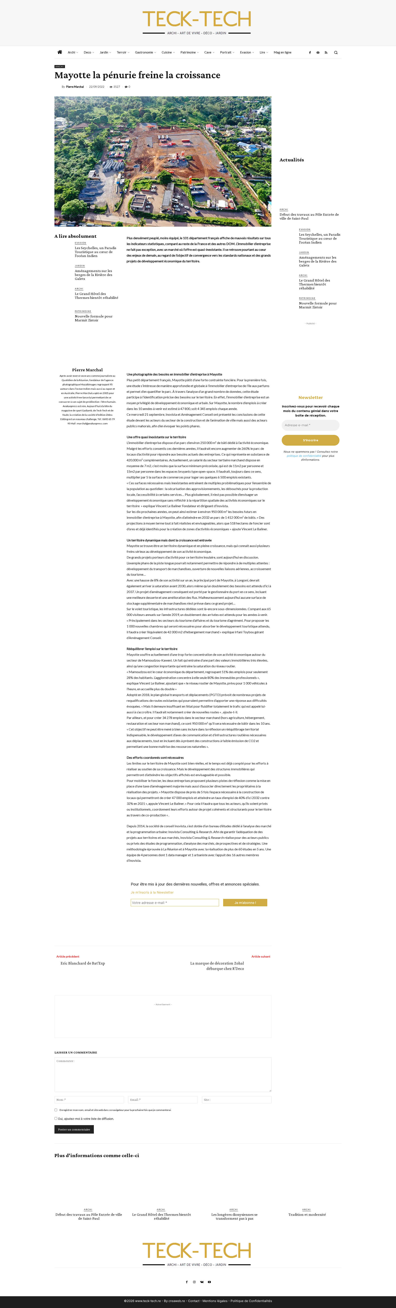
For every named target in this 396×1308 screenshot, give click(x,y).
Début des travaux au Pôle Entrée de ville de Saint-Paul (309, 216)
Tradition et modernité (307, 1214)
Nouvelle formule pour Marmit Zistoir (94, 318)
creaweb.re (177, 1301)
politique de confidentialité (304, 455)
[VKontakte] (201, 1282)
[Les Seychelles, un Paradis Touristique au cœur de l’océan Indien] (63, 249)
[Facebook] (310, 53)
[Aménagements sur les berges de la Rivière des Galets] (63, 272)
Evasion (80, 242)
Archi (59, 66)
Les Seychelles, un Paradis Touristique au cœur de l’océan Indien (95, 252)
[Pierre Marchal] (58, 87)
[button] (336, 52)
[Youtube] (209, 1282)
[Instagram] (194, 1282)
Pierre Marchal (75, 86)
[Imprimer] (327, 87)
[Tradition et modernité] (307, 1183)
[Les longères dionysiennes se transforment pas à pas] (234, 1183)
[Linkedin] (308, 87)
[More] (337, 87)
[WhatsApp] (299, 87)
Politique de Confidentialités (251, 1301)
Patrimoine (83, 311)
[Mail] (318, 53)
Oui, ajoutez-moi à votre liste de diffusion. (85, 1118)
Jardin (80, 265)
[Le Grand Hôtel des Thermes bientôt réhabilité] (63, 295)
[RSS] (326, 53)
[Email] (318, 87)
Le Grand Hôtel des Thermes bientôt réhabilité (96, 295)
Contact (194, 1301)
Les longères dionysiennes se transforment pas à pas (234, 1216)
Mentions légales (215, 1301)
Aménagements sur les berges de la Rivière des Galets (93, 275)
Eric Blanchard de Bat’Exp (83, 963)
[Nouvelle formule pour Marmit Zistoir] (63, 318)
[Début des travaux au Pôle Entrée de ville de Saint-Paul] (311, 185)
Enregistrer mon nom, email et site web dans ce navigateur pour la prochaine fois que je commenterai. (115, 1110)
